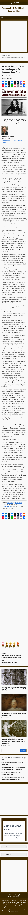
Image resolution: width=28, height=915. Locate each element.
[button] (2, 17)
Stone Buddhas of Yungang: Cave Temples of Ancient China (13, 714)
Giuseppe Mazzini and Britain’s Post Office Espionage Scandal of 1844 (11, 774)
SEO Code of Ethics (13, 897)
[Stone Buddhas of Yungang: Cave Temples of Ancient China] (14, 702)
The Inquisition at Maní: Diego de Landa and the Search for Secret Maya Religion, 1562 (12, 779)
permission (7, 506)
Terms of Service (9, 895)
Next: (9, 661)
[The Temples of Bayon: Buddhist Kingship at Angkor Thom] (14, 677)
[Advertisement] (14, 36)
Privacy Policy (19, 895)
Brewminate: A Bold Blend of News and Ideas (14, 9)
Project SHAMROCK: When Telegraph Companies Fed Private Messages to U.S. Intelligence (13, 741)
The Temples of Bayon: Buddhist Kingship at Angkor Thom (13, 689)
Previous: (11, 655)
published (10, 502)
